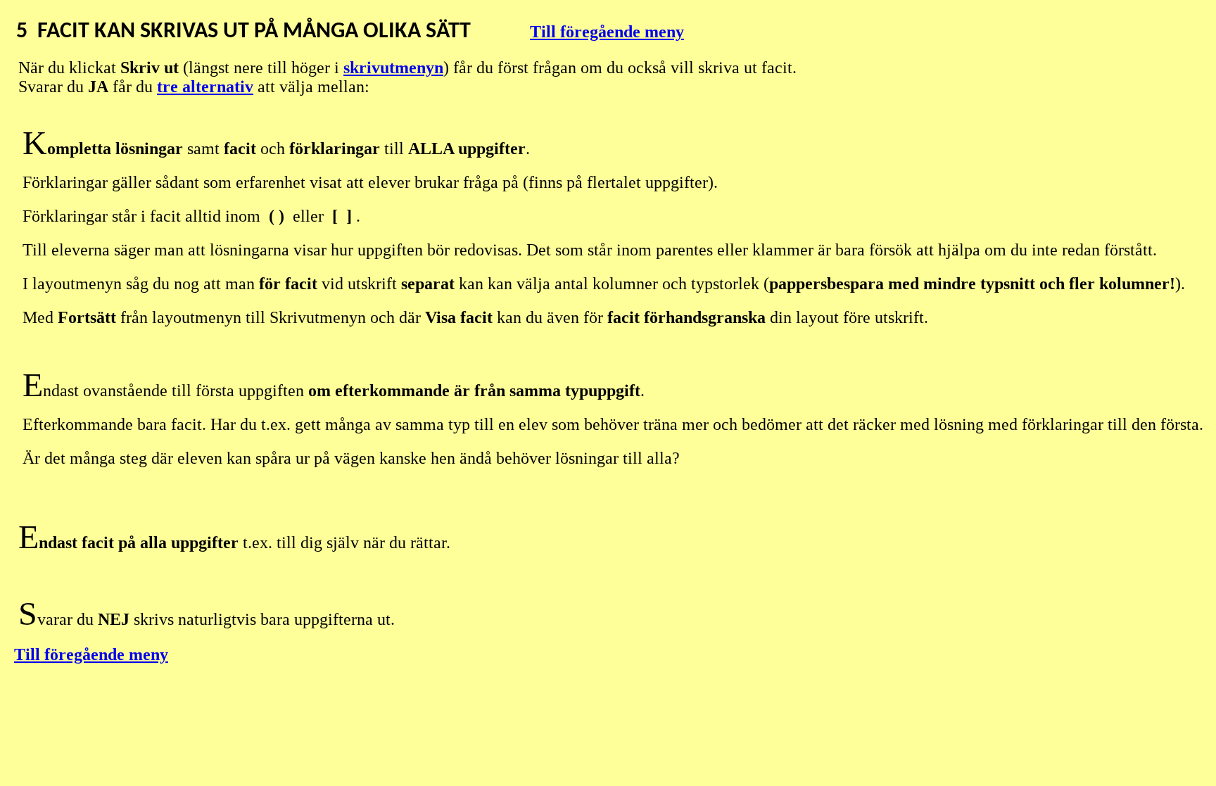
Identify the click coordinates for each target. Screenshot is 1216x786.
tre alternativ (205, 86)
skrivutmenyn (393, 67)
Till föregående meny (607, 32)
